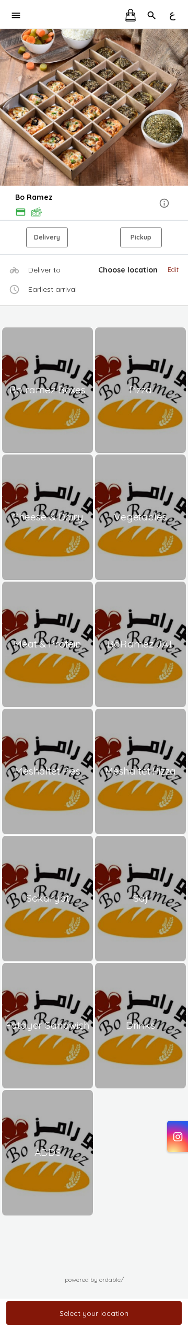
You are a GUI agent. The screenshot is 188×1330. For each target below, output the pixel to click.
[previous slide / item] (7, 107)
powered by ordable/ (94, 1279)
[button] (94, 203)
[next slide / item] (180, 107)
